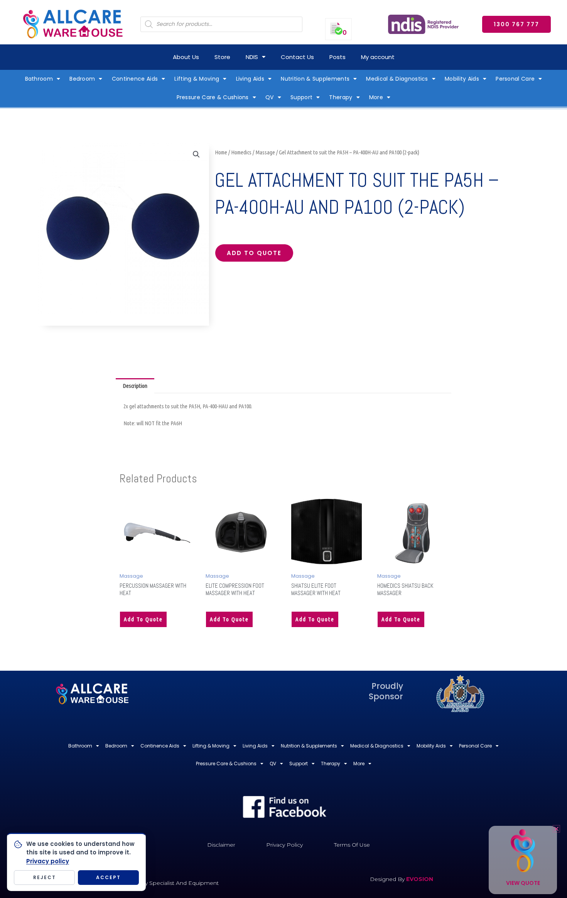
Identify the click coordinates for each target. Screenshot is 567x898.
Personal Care (515, 79)
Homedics (241, 152)
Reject (44, 877)
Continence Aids (135, 79)
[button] (196, 154)
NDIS (252, 57)
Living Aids (250, 79)
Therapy (340, 97)
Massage (265, 152)
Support (301, 97)
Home (221, 152)
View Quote (523, 883)
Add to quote (254, 253)
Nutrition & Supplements (315, 79)
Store (222, 57)
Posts (337, 57)
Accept (108, 877)
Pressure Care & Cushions (213, 97)
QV (269, 97)
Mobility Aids (462, 79)
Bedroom (82, 79)
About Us (186, 57)
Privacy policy (47, 861)
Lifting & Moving (196, 79)
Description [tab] (135, 385)
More (376, 97)
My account (378, 57)
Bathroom (39, 79)
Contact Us (297, 57)
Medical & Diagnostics (397, 79)
